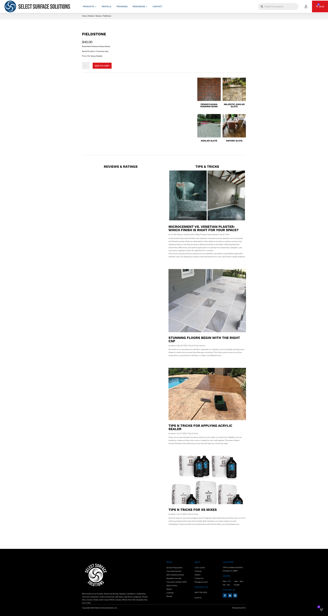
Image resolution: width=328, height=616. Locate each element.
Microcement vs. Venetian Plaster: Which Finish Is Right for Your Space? (203, 228)
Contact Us (199, 578)
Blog (197, 234)
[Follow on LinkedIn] (230, 595)
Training (198, 571)
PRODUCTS (88, 6)
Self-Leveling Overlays (175, 575)
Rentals (91, 16)
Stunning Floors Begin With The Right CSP (204, 339)
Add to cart (102, 65)
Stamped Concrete (173, 578)
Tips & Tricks (224, 234)
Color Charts (200, 567)
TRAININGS (121, 6)
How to (202, 345)
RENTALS (106, 6)
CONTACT (157, 6)
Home (84, 16)
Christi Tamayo (177, 234)
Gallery (197, 575)
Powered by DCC (239, 608)
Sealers (169, 589)
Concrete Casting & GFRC (176, 582)
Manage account (201, 582)
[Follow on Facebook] (225, 595)
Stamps (98, 16)
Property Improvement (209, 234)
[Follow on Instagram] (235, 595)
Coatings (169, 593)
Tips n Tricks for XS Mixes (192, 510)
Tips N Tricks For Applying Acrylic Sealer (200, 427)
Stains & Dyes (171, 585)
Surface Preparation (174, 567)
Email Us (198, 598)
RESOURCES (139, 6)
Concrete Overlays (173, 571)
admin (173, 345)
